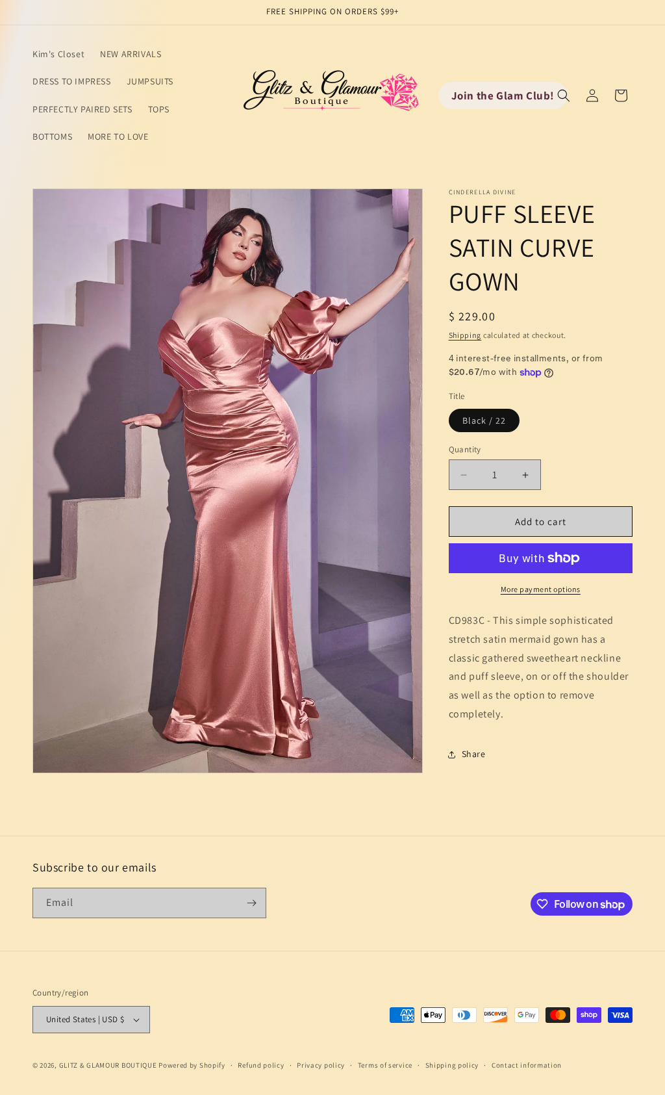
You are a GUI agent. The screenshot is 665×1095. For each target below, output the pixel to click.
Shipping (465, 335)
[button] (563, 95)
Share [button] (474, 754)
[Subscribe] (251, 903)
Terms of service (385, 1065)
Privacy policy (321, 1065)
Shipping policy (452, 1065)
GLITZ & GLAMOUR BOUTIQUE (108, 1065)
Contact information (527, 1065)
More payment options (541, 589)
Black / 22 (484, 420)
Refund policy (261, 1065)
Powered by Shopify (191, 1065)
